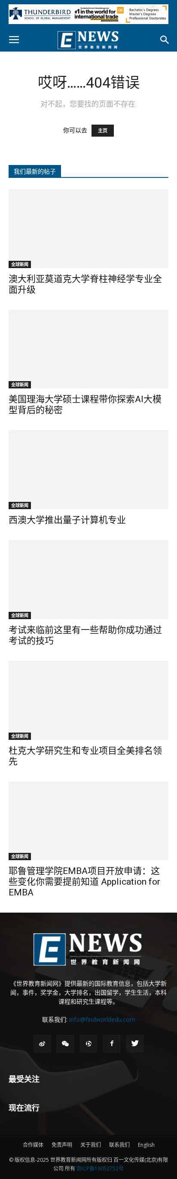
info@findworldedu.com (102, 1019)
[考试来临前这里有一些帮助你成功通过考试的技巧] (88, 579)
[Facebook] (111, 1043)
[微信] (65, 1043)
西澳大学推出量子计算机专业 (67, 520)
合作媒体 (33, 1144)
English (146, 1144)
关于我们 (90, 1144)
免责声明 (62, 1144)
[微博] (42, 1043)
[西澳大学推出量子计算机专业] (88, 469)
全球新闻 (19, 264)
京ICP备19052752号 (100, 1168)
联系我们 (119, 1144)
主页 (102, 130)
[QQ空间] (88, 1043)
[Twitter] (134, 1043)
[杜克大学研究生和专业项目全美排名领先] (88, 700)
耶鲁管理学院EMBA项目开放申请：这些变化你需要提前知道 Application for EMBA (84, 882)
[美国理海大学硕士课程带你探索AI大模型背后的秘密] (88, 349)
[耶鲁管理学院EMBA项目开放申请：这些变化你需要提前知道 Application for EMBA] (88, 821)
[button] (165, 40)
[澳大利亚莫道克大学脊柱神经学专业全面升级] (88, 228)
